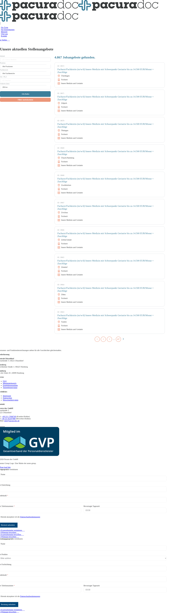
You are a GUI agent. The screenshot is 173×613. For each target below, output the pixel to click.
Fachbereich (4, 70)
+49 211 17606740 (9, 417)
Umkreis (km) (4, 84)
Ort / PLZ (3, 77)
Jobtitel (2, 56)
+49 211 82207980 (8, 419)
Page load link (5, 467)
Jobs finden (25, 94)
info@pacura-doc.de (11, 421)
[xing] (4, 425)
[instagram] (1, 425)
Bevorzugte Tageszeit (92, 506)
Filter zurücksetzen (25, 100)
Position (2, 63)
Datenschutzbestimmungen (30, 517)
